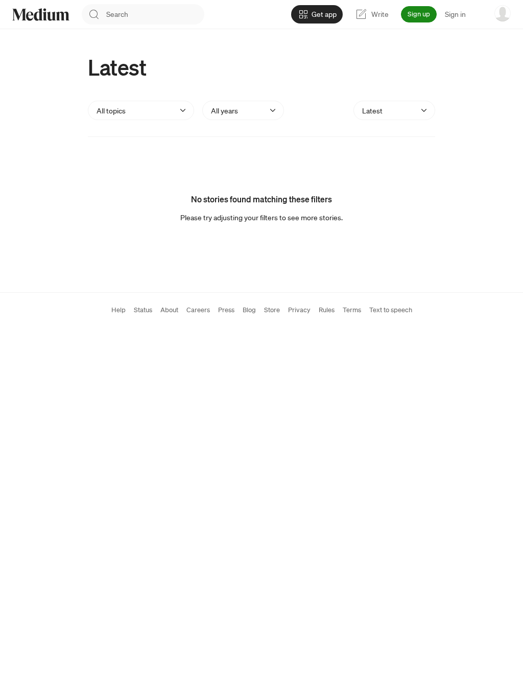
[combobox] (155, 14)
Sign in (455, 14)
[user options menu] (502, 13)
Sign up (419, 14)
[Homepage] (40, 14)
